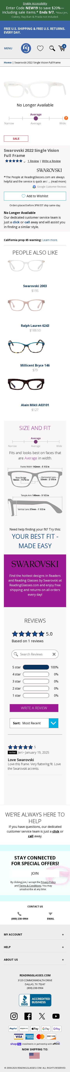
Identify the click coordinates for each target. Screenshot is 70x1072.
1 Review (33, 161)
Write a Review (51, 161)
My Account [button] (13, 934)
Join (35, 873)
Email (50, 918)
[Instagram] (14, 1020)
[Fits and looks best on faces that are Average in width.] (35, 124)
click (55, 831)
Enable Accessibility (35, 3)
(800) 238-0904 (19, 918)
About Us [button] (11, 959)
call (27, 222)
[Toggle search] (52, 48)
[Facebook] (28, 1020)
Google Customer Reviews (51, 186)
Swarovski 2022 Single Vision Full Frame (37, 62)
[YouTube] (56, 1020)
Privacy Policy (48, 882)
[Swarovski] (51, 170)
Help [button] (7, 947)
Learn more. (50, 240)
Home (8, 62)
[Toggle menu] (8, 48)
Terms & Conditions (30, 885)
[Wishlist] (40, 48)
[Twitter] (42, 1020)
